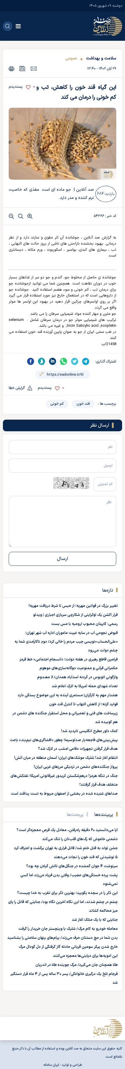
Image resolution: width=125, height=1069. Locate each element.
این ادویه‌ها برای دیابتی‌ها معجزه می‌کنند (85, 956)
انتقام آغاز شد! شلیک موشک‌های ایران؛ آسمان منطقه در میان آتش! (66, 758)
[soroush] (41, 361)
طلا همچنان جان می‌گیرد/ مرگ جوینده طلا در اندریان (76, 965)
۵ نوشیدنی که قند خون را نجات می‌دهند (86, 857)
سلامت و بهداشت (101, 58)
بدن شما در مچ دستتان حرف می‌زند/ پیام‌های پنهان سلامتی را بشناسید (62, 938)
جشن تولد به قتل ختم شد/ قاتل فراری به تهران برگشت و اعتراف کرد (66, 848)
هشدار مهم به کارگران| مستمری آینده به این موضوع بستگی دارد (68, 695)
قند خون (83, 404)
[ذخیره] (22, 68)
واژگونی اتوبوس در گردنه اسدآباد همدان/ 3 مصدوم (77, 677)
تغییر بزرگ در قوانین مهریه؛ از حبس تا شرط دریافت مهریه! (73, 606)
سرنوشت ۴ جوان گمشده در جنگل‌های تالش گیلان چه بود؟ (72, 866)
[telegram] (86, 361)
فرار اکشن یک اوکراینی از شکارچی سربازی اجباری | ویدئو (75, 615)
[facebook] (30, 361)
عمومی (71, 58)
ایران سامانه (51, 1065)
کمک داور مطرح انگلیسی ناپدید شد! (89, 731)
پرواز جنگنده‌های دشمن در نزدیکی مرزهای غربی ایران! (76, 767)
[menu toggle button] (18, 26)
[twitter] (74, 361)
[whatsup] (63, 361)
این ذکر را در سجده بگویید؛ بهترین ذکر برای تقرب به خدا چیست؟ (67, 893)
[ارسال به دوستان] (34, 68)
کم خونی (57, 404)
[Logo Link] (107, 26)
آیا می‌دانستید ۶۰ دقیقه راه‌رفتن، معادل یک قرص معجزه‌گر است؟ (67, 830)
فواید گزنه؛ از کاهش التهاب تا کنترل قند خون (83, 704)
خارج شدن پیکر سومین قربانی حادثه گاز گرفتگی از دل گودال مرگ (68, 947)
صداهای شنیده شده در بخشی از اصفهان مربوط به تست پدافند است (64, 794)
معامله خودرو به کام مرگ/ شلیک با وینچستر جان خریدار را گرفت (68, 929)
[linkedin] (52, 361)
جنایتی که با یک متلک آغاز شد (95, 920)
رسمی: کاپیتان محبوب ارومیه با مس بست (84, 624)
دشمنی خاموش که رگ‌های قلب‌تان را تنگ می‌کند (80, 839)
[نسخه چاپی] (11, 68)
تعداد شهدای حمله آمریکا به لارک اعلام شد (85, 686)
